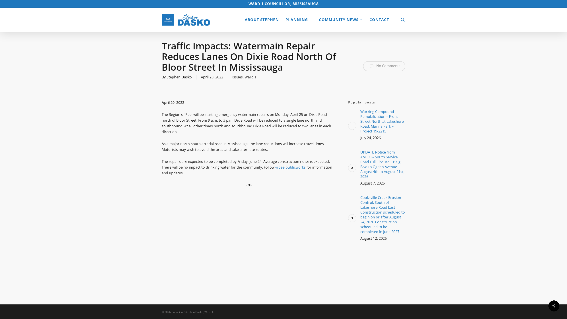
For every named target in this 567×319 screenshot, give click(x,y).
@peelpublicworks (290, 167)
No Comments (387, 65)
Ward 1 (250, 77)
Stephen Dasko (179, 77)
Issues (237, 77)
